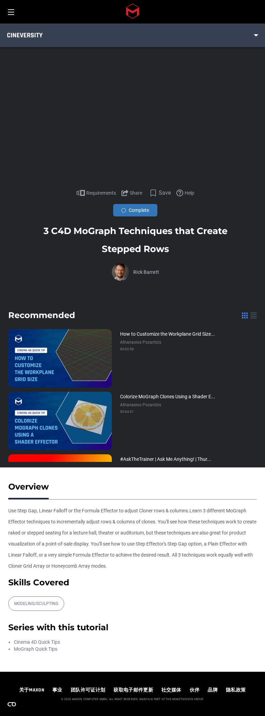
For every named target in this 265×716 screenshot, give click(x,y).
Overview (28, 487)
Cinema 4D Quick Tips (37, 642)
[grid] (245, 315)
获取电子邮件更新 (133, 690)
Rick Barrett (146, 272)
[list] (254, 315)
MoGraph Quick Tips (35, 649)
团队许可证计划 (88, 690)
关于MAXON (31, 690)
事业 (57, 690)
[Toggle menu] (256, 35)
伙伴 (195, 690)
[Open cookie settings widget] (11, 704)
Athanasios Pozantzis (140, 342)
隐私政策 (236, 690)
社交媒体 (171, 690)
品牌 (213, 690)
